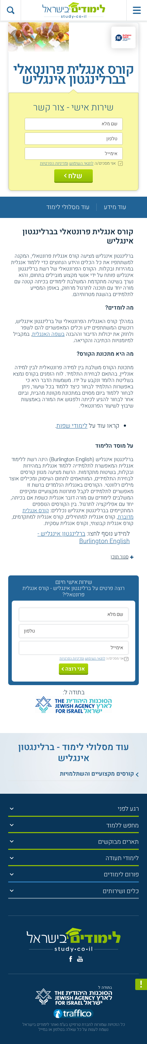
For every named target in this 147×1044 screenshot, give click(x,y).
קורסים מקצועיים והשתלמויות (97, 774)
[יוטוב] (80, 959)
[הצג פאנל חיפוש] (10, 10)
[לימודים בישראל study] (73, 10)
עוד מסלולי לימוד (68, 207)
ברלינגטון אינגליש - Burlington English (83, 537)
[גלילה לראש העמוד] (141, 1023)
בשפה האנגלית (48, 334)
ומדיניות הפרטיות (54, 163)
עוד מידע (115, 207)
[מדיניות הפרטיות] (141, 984)
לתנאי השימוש (81, 163)
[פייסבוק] (70, 959)
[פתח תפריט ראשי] (136, 10)
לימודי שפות (71, 425)
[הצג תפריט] (11, 808)
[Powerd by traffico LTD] (73, 1014)
